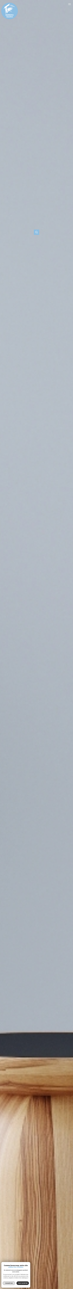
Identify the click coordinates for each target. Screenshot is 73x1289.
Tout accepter (22, 1283)
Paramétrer (9, 1283)
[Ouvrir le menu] (70, 4)
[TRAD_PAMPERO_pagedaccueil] (9, 19)
